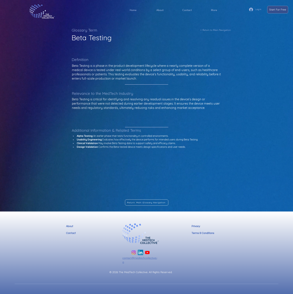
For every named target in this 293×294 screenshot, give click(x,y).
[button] (214, 10)
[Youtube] (147, 252)
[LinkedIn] (140, 252)
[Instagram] (133, 252)
